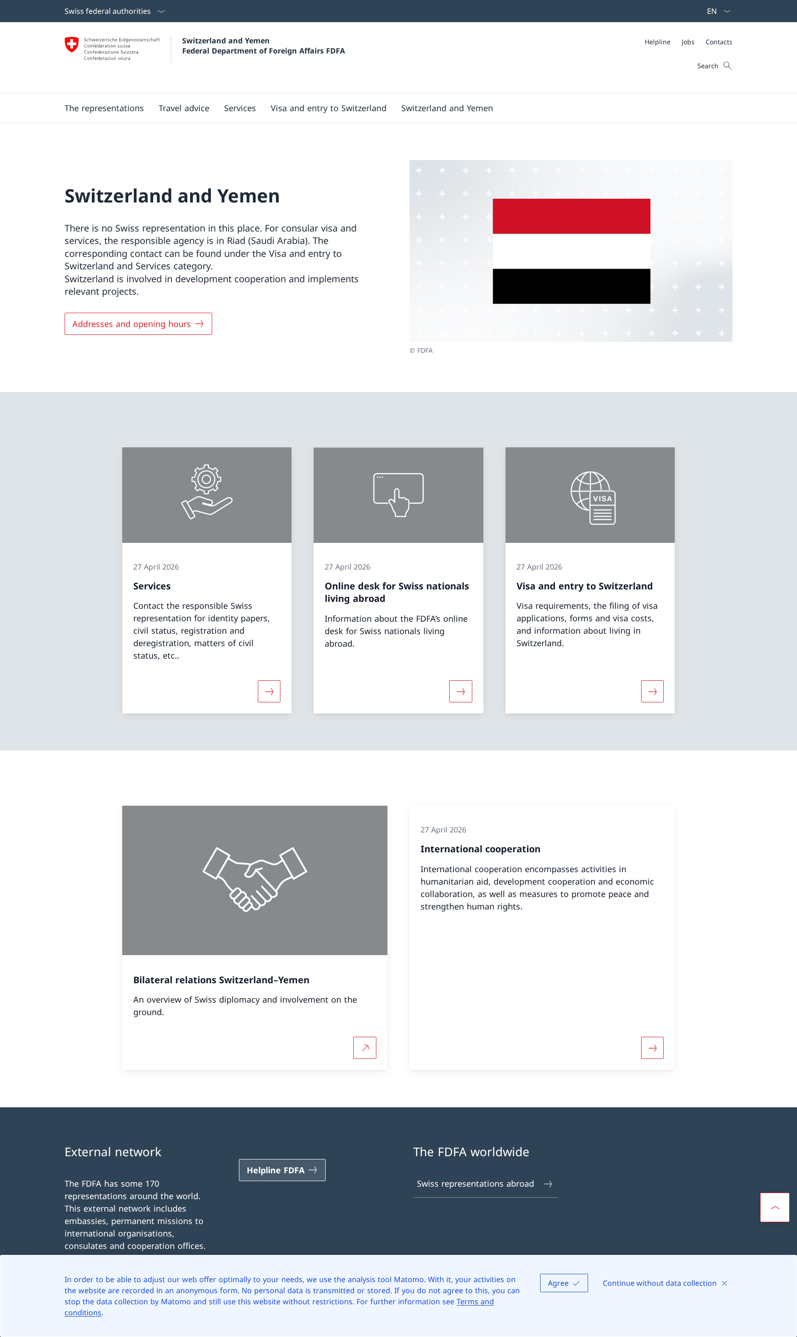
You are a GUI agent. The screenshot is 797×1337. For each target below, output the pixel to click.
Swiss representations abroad (475, 1183)
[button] (184, 108)
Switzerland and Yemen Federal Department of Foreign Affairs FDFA (263, 46)
